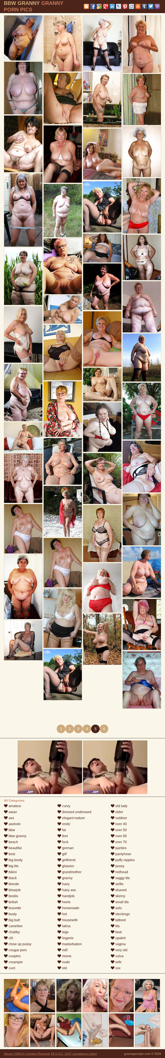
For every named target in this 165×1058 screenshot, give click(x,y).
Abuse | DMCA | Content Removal (27, 1053)
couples (14, 956)
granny (67, 878)
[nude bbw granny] (141, 206)
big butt (14, 920)
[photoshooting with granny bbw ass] (62, 461)
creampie (15, 962)
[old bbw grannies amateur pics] (102, 478)
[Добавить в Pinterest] (125, 6)
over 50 (121, 830)
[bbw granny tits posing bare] (102, 339)
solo (118, 908)
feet (64, 836)
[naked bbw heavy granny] (102, 427)
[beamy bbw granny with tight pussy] (23, 143)
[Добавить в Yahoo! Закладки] (157, 6)
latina (65, 926)
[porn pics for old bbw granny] (23, 437)
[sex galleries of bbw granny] (102, 207)
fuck (64, 842)
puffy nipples (125, 860)
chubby (14, 932)
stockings (122, 914)
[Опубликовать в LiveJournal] (118, 6)
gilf (64, 854)
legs (65, 932)
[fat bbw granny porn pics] (23, 88)
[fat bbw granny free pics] (141, 572)
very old (121, 950)
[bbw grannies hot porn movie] (102, 588)
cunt (11, 968)
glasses (67, 866)
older (119, 812)
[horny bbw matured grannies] (62, 266)
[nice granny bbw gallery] (141, 357)
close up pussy (19, 944)
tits (117, 926)
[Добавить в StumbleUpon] (138, 6)
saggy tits (122, 878)
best (11, 854)
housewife (69, 920)
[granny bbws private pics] (62, 43)
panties (121, 848)
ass (11, 818)
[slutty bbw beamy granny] (141, 519)
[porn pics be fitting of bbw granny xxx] (141, 466)
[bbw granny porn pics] (102, 286)
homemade (70, 908)
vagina (120, 944)
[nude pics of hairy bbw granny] (141, 99)
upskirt (120, 938)
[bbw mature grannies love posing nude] (23, 478)
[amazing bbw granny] (62, 210)
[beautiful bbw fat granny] (102, 43)
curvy (65, 806)
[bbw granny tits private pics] (141, 680)
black (12, 878)
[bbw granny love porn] (141, 151)
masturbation (71, 944)
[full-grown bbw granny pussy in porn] (102, 248)
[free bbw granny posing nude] (141, 44)
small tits (122, 902)
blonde (13, 884)
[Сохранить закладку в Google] (99, 6)
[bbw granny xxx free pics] (62, 563)
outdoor (121, 818)
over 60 (121, 836)
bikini (12, 872)
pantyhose (123, 854)
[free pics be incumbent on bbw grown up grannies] (62, 674)
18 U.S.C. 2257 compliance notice (74, 1053)
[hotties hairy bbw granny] (62, 352)
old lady (121, 806)
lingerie (67, 938)
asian (12, 812)
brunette (14, 908)
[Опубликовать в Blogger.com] (86, 6)
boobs (13, 896)
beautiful (15, 848)
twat (118, 932)
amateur (14, 806)
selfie (119, 884)
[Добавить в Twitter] (150, 6)
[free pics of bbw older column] (141, 257)
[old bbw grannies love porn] (23, 210)
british (13, 902)
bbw (11, 830)
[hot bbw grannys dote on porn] (23, 38)
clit (10, 938)
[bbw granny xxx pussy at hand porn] (62, 154)
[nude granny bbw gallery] (23, 529)
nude (65, 962)
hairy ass (68, 890)
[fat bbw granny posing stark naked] (23, 334)
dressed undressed (76, 812)
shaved (121, 890)
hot (64, 914)
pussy (119, 866)
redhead (121, 872)
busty (12, 914)
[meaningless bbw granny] (102, 384)
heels (65, 902)
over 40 (121, 824)
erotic (65, 824)
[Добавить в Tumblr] (144, 6)
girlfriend (68, 860)
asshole (14, 824)
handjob (68, 896)
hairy (65, 884)
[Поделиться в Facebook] (92, 6)
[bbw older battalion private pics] (102, 100)
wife (118, 962)
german (67, 848)
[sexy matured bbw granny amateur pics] (62, 511)
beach (13, 842)
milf (64, 950)
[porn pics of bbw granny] (62, 409)
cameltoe (15, 926)
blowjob (14, 890)
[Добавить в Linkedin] (112, 6)
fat (63, 830)
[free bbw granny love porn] (23, 587)
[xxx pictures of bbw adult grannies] (141, 624)
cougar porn (17, 950)
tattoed (120, 920)
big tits (13, 866)
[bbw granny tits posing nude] (62, 309)
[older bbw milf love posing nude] (141, 411)
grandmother (71, 872)
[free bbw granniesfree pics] (102, 533)
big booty (15, 860)
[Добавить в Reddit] (131, 6)
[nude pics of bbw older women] (23, 276)
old (64, 968)
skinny (120, 896)
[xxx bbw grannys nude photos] (102, 639)
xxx (118, 968)
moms (66, 956)
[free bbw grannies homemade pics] (141, 307)
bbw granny (17, 836)
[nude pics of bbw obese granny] (23, 640)
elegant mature (73, 818)
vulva (119, 956)
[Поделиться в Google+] (105, 6)
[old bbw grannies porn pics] (23, 392)
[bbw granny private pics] (62, 98)
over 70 (121, 842)
